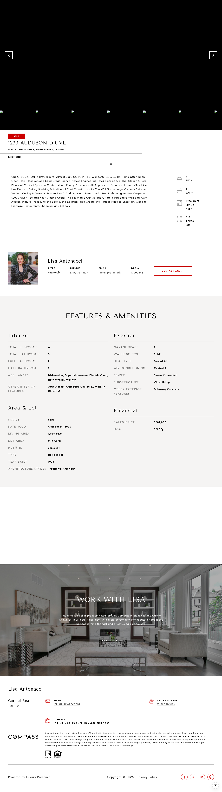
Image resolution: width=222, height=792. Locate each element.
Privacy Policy (147, 777)
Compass (107, 733)
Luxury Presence (38, 777)
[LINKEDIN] (202, 777)
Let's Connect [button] (111, 640)
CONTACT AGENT (173, 271)
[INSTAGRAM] (193, 777)
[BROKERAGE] (210, 777)
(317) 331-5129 (79, 272)
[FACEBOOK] (184, 777)
